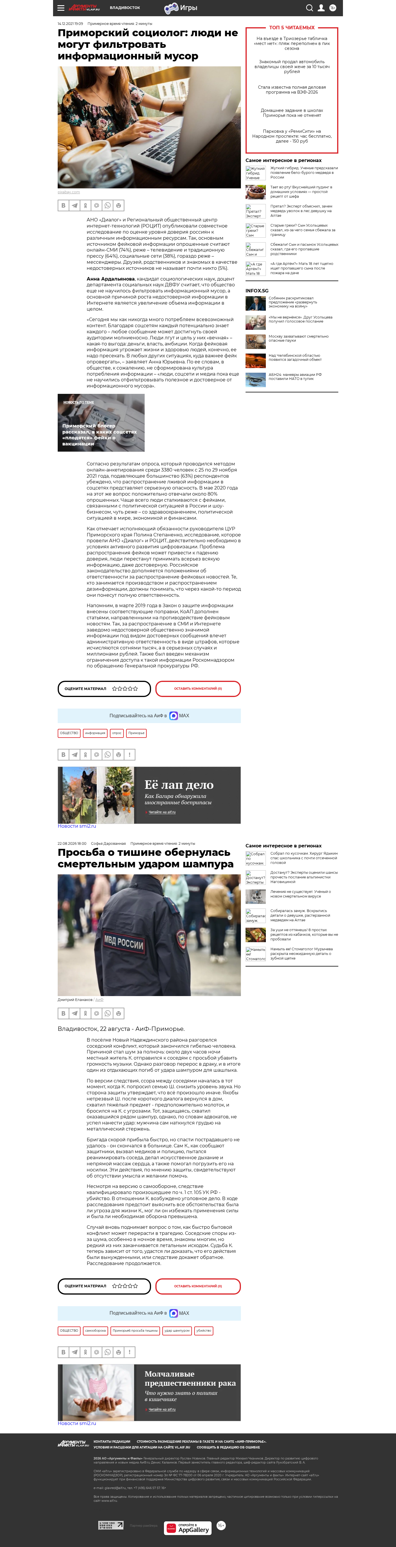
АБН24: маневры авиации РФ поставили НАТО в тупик (295, 377)
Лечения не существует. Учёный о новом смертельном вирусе (300, 893)
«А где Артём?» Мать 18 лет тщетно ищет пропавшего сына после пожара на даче (301, 268)
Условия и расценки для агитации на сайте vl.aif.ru (142, 1447)
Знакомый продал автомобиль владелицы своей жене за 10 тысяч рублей (292, 66)
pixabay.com (69, 192)
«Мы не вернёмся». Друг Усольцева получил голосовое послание (301, 319)
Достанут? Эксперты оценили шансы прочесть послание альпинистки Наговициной (304, 877)
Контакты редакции (112, 1442)
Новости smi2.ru (77, 826)
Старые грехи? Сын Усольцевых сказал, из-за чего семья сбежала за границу (302, 230)
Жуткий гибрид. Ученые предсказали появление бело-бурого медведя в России (304, 172)
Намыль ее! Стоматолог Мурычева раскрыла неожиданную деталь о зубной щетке (301, 953)
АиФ (99, 1000)
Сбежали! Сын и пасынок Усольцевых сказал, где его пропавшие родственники (304, 249)
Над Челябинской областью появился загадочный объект (295, 358)
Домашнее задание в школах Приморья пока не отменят (292, 113)
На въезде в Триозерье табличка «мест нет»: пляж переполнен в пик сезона (292, 43)
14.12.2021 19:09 (70, 23)
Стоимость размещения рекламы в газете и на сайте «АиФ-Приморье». (201, 1442)
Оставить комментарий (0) (198, 689)
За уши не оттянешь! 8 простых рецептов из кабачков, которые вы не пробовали (304, 934)
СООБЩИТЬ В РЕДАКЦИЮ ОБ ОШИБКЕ (228, 1447)
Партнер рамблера (143, 1525)
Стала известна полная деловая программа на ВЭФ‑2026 (292, 90)
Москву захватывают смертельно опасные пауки (299, 338)
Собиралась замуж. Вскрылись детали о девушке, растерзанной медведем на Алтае (300, 915)
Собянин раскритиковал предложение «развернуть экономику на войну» (293, 302)
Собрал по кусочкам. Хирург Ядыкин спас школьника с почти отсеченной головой (304, 858)
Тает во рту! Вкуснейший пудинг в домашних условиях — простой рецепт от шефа (301, 192)
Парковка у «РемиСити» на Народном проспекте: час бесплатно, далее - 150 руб (292, 136)
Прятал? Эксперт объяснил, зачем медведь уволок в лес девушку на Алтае (301, 211)
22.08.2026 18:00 (72, 843)
